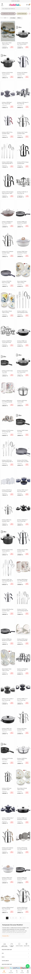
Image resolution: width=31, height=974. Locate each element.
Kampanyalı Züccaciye (8, 13)
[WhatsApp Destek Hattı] (27, 966)
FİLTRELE (13, 18)
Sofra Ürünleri (22, 13)
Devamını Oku (5, 936)
